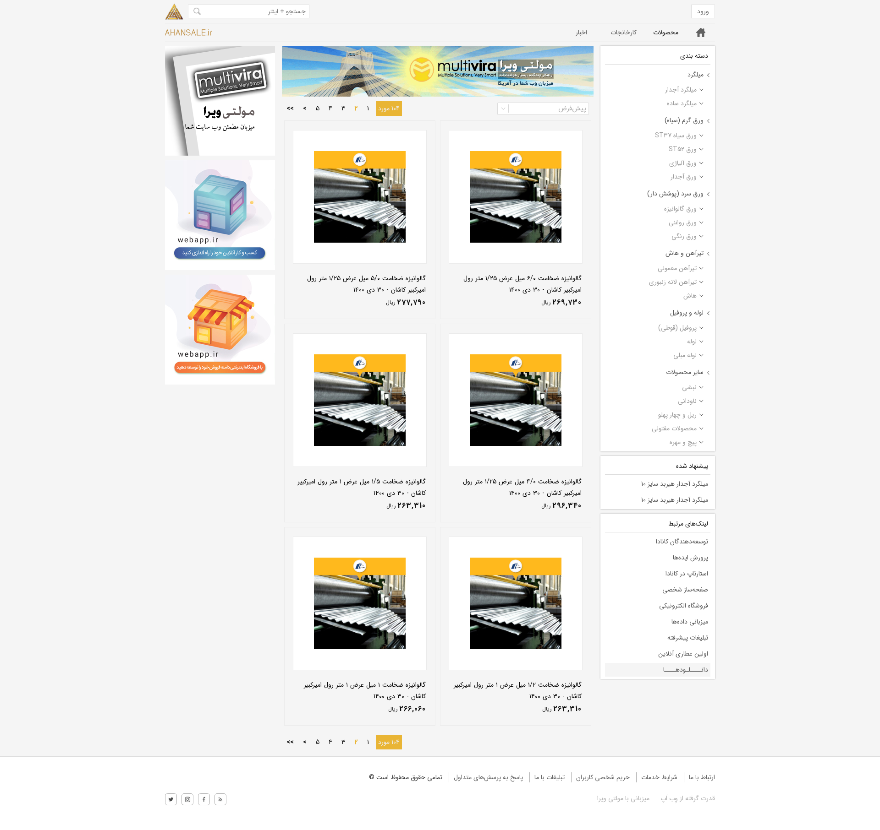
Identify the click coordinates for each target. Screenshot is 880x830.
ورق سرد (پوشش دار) (675, 194)
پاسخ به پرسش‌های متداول (488, 777)
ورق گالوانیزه (680, 209)
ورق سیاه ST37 (676, 135)
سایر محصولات (685, 372)
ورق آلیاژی (683, 163)
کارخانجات (623, 32)
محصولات (665, 32)
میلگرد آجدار (681, 90)
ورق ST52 (683, 149)
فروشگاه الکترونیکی (683, 606)
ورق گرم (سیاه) (684, 120)
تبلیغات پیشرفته (687, 638)
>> (290, 108)
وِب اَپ (668, 798)
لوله (692, 341)
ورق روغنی (683, 222)
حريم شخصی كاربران (603, 777)
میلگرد (696, 75)
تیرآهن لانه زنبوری (673, 282)
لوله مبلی (685, 355)
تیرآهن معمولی (677, 268)
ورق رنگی (684, 236)
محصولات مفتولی (674, 428)
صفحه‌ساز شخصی (685, 590)
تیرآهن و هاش (685, 253)
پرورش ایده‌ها (690, 558)
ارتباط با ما (702, 777)
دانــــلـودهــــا (685, 670)
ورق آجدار (684, 177)
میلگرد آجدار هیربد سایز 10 (674, 484)
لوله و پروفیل (687, 313)
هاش (690, 296)
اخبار (581, 32)
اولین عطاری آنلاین (683, 654)
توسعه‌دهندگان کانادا (682, 542)
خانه (701, 32)
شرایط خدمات (659, 777)
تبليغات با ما (549, 777)
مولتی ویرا (610, 798)
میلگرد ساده (682, 103)
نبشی (689, 387)
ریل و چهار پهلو (677, 415)
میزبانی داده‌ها (689, 622)
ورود (703, 11)
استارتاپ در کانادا (687, 574)
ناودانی (687, 401)
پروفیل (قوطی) (677, 328)
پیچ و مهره (683, 442)
